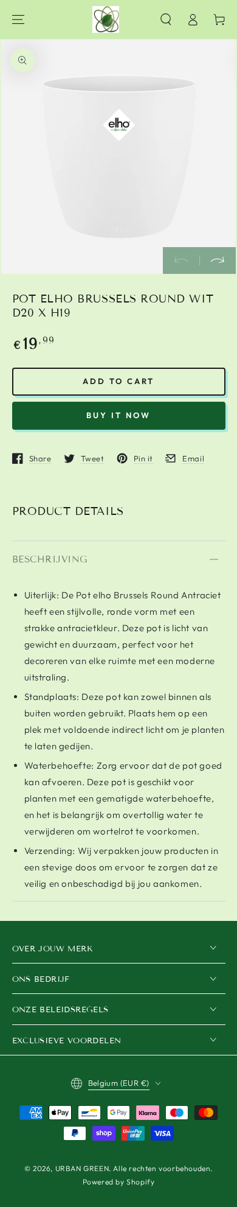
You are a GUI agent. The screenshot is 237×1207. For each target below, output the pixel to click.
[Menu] (18, 19)
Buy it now (118, 415)
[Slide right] (217, 260)
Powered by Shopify (119, 1181)
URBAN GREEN (82, 1168)
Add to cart (118, 381)
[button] (166, 19)
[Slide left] (181, 260)
